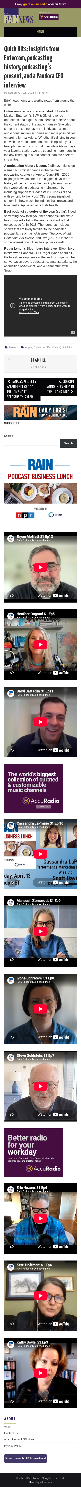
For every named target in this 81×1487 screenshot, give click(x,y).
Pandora (52, 347)
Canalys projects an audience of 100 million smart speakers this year (21, 389)
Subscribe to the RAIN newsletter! (25, 1458)
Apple (28, 347)
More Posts (38, 367)
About (7, 1426)
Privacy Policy (12, 1445)
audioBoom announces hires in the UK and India (60, 387)
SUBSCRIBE (12, 423)
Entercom (40, 347)
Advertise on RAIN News (19, 1439)
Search (8, 435)
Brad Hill (44, 92)
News (12, 347)
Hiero (32, 1482)
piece (62, 120)
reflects (66, 165)
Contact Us (11, 1433)
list (28, 220)
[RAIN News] (40, 15)
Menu (40, 32)
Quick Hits (65, 347)
